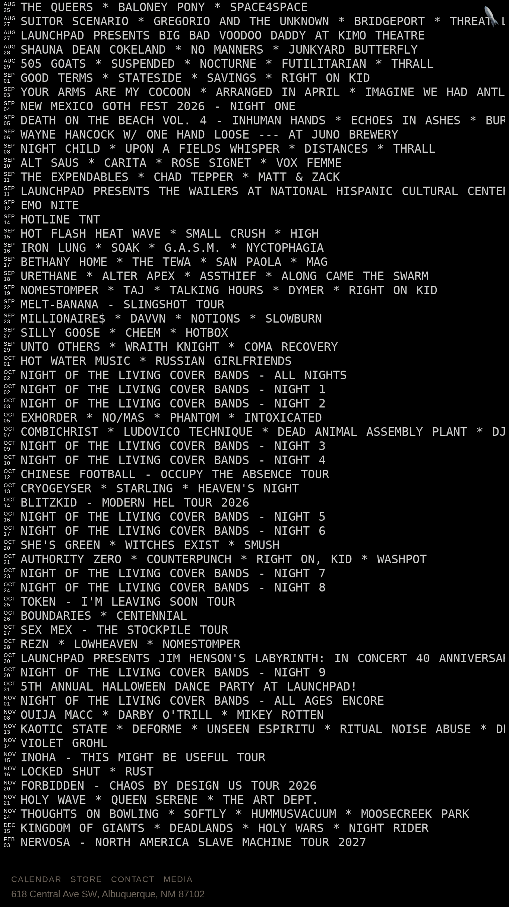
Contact (133, 879)
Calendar (36, 879)
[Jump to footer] (491, 17)
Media (178, 879)
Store (86, 879)
